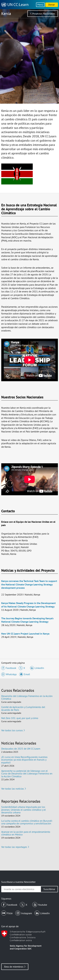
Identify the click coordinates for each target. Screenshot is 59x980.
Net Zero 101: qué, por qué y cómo (19, 718)
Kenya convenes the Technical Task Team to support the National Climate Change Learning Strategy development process (29, 584)
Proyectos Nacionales (43, 13)
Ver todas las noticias (12, 788)
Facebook (12, 904)
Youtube (42, 904)
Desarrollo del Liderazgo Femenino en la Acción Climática (27, 697)
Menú (40, 4)
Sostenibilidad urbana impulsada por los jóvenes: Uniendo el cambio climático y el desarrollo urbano (23, 809)
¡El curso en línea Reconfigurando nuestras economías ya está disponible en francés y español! (24, 759)
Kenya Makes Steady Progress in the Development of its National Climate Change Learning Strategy (28, 604)
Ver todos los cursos (12, 730)
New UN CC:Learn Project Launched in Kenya (25, 633)
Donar (51, 4)
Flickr (10, 913)
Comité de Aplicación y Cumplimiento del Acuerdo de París (23, 708)
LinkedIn (45, 913)
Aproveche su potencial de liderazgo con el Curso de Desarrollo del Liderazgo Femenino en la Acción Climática (26, 773)
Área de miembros (13, 966)
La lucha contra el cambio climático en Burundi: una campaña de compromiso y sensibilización (26, 822)
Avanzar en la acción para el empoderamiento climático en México (25, 833)
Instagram (26, 913)
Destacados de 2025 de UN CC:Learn (20, 748)
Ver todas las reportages (14, 846)
